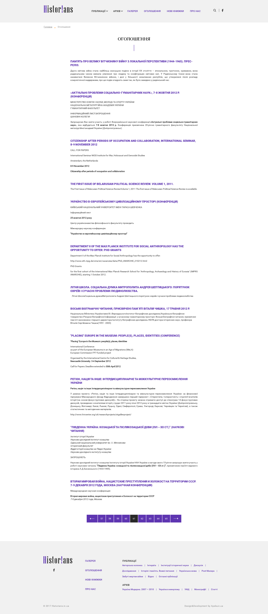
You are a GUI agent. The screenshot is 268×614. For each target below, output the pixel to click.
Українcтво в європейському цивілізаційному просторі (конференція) (124, 201)
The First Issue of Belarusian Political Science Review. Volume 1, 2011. (122, 184)
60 (126, 518)
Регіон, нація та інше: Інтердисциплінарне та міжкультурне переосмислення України (129, 380)
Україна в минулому (169, 589)
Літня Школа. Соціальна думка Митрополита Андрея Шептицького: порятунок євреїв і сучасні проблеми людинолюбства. (130, 289)
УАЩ (187, 589)
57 (101, 518)
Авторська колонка (132, 565)
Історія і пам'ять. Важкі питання (157, 571)
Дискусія (198, 565)
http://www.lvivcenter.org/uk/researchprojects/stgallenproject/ (100, 414)
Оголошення (152, 11)
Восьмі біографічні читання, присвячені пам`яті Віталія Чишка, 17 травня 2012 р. (130, 308)
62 (142, 518)
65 (166, 518)
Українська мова (188, 571)
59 (118, 518)
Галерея (132, 11)
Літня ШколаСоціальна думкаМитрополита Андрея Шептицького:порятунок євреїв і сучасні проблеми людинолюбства (132, 296)
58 (110, 518)
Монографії (200, 589)
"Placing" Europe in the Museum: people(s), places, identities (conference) (125, 335)
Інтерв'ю (151, 565)
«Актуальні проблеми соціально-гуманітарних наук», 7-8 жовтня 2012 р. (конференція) (125, 94)
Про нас (195, 11)
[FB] (222, 10)
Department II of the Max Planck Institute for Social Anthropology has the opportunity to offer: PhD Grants (127, 248)
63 (150, 518)
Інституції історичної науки (175, 565)
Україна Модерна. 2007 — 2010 (138, 589)
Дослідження (129, 571)
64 (158, 518)
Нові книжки (175, 11)
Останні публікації (168, 576)
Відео (151, 576)
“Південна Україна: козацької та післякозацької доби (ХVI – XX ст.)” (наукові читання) (127, 429)
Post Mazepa (208, 571)
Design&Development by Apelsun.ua (204, 606)
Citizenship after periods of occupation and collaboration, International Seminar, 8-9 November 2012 (133, 142)
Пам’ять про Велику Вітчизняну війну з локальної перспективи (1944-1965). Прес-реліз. (131, 63)
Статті (214, 589)
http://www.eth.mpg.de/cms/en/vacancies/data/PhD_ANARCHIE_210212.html (108, 261)
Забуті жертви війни (132, 576)
